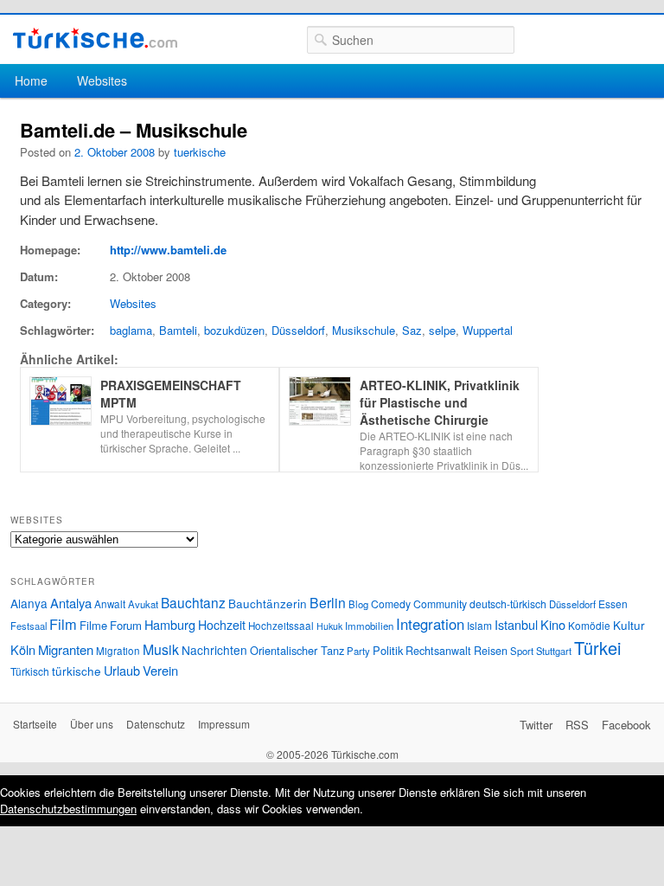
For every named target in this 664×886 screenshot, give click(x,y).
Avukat (143, 604)
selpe (442, 330)
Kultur (629, 624)
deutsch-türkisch (507, 603)
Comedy (391, 603)
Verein (160, 670)
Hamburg (169, 624)
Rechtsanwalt (438, 650)
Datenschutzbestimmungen (68, 808)
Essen (613, 603)
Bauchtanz (193, 602)
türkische (76, 670)
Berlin (328, 602)
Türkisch (29, 671)
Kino (552, 624)
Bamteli (178, 330)
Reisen (491, 650)
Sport (521, 651)
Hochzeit (222, 624)
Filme (93, 625)
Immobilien (369, 625)
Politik (388, 650)
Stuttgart (553, 651)
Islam (479, 625)
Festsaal (28, 625)
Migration (118, 651)
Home (31, 80)
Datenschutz (155, 723)
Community (440, 603)
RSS (577, 724)
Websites (102, 80)
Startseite (35, 723)
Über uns (91, 723)
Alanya (29, 603)
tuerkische (200, 152)
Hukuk (329, 626)
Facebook (626, 724)
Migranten (65, 649)
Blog (358, 604)
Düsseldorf (298, 330)
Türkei (597, 647)
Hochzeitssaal (281, 625)
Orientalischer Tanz (297, 650)
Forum (126, 625)
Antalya (71, 603)
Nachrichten (214, 649)
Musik (161, 649)
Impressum (224, 723)
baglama (131, 330)
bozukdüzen (234, 330)
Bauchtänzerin (267, 603)
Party (358, 651)
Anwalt (109, 604)
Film (63, 623)
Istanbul (516, 624)
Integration (430, 623)
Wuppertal (488, 330)
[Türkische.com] (95, 38)
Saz (412, 330)
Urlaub (122, 670)
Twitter (536, 724)
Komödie (589, 625)
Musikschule (363, 330)
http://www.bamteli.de (168, 249)
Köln (22, 649)
